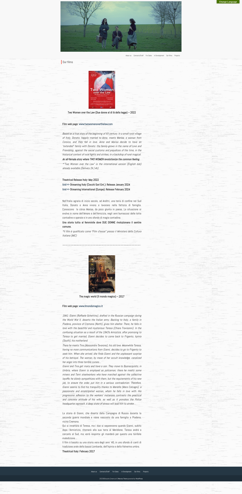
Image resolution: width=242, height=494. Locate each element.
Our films (169, 55)
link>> (65, 184)
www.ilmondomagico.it (91, 306)
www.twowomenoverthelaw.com (96, 124)
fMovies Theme (123, 478)
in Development (159, 55)
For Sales (149, 55)
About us (128, 55)
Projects (177, 55)
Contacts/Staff (138, 55)
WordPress (139, 478)
